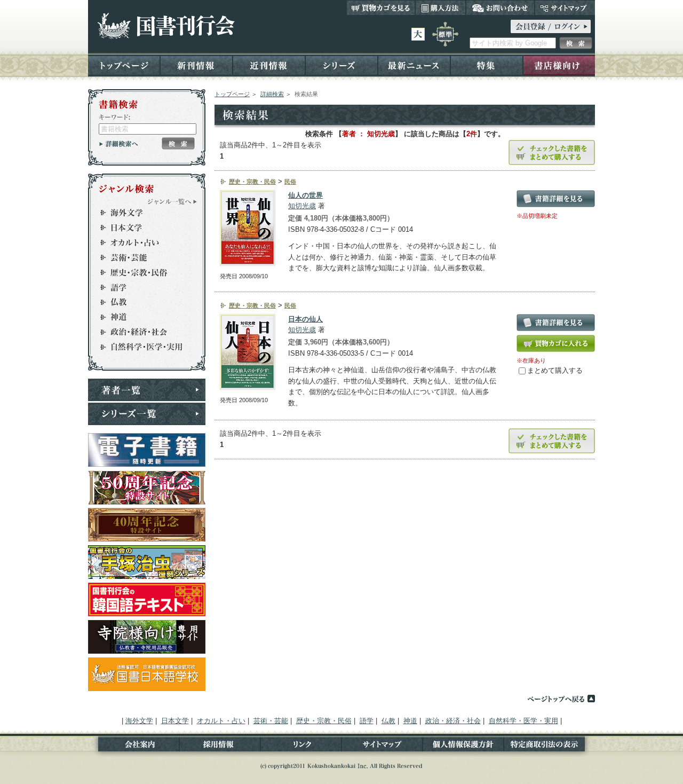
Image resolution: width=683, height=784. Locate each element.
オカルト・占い (142, 242)
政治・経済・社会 (142, 332)
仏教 (142, 302)
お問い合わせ (500, 7)
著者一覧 (146, 390)
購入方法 (440, 7)
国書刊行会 (166, 26)
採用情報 (219, 746)
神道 (142, 317)
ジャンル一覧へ (172, 201)
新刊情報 (196, 65)
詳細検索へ (119, 143)
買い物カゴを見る (381, 7)
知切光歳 (302, 206)
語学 (142, 287)
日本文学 (142, 227)
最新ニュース (414, 65)
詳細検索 (272, 94)
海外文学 (142, 212)
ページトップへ (561, 698)
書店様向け (559, 65)
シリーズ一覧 (146, 414)
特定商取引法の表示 (549, 746)
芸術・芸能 (142, 257)
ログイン (551, 26)
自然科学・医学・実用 (142, 347)
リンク (301, 746)
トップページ (124, 65)
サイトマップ (565, 7)
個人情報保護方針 (463, 746)
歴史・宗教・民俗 (142, 272)
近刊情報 (269, 65)
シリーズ (341, 65)
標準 (445, 34)
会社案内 (133, 746)
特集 (486, 65)
